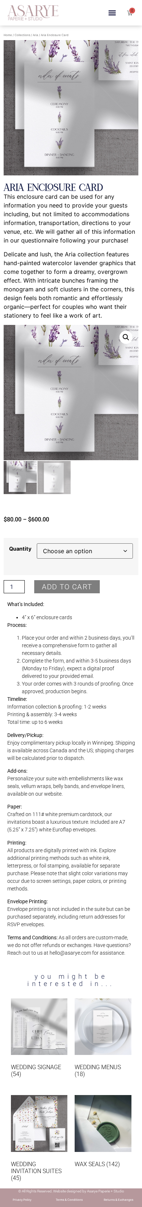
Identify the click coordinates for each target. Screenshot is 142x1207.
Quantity (20, 548)
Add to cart (67, 586)
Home (8, 35)
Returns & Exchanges (118, 1200)
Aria (35, 35)
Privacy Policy (22, 1200)
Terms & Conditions (69, 1200)
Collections (22, 35)
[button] (112, 13)
